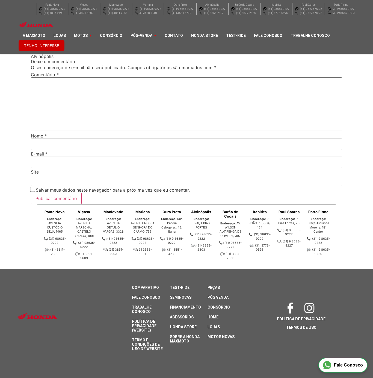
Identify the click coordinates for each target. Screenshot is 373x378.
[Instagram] (311, 308)
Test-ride (236, 35)
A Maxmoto (34, 35)
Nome (39, 136)
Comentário (45, 74)
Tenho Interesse (41, 45)
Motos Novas (221, 337)
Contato (174, 35)
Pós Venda (218, 297)
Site (35, 172)
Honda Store (204, 35)
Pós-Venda (141, 35)
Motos (81, 35)
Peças (214, 287)
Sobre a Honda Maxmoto (185, 339)
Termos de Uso (301, 327)
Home (213, 317)
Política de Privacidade (301, 319)
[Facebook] (291, 308)
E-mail (39, 154)
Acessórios (182, 317)
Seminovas (180, 297)
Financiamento (185, 307)
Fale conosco (268, 35)
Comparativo (145, 287)
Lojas (60, 35)
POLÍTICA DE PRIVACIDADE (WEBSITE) (144, 325)
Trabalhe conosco (310, 35)
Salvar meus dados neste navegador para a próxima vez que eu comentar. (113, 190)
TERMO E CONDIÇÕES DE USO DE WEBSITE (147, 344)
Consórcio (111, 35)
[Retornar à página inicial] (15, 359)
